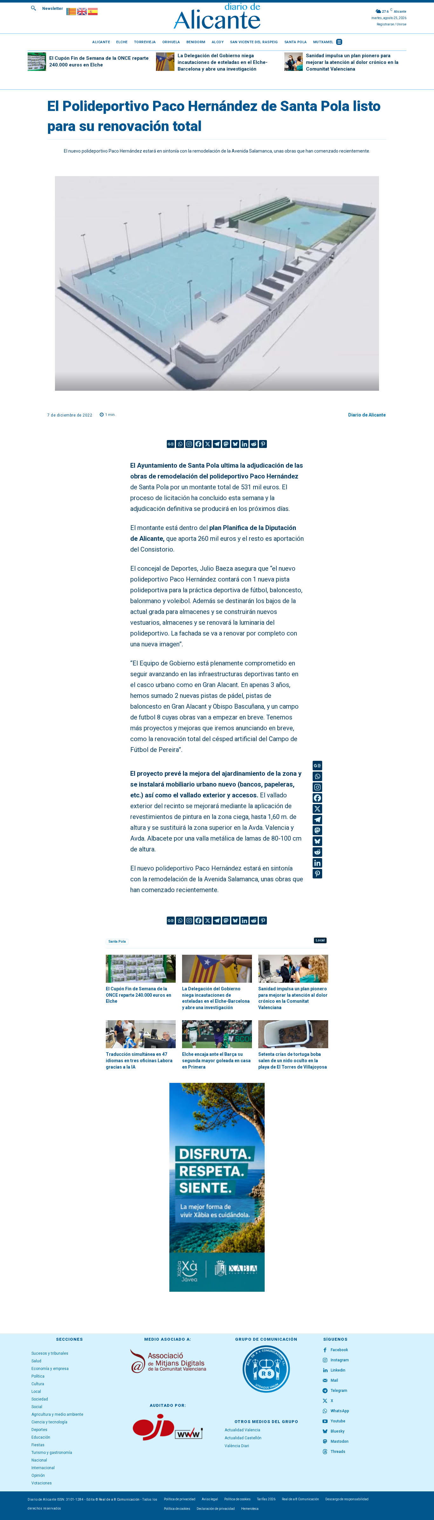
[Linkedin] (244, 444)
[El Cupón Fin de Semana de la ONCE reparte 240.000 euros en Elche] (37, 61)
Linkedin (338, 1370)
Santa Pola (117, 941)
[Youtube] (325, 1421)
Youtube (338, 1421)
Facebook (339, 1350)
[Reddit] (254, 444)
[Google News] (171, 444)
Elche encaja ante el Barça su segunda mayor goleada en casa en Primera (216, 1060)
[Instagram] (189, 444)
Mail (334, 1380)
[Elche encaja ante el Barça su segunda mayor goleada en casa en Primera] (217, 1034)
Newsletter (52, 8)
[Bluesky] (235, 444)
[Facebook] (198, 444)
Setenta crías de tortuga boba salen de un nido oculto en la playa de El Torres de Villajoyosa (292, 1060)
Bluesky (337, 1431)
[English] (82, 11)
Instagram (340, 1360)
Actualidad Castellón (243, 1438)
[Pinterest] (263, 444)
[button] (33, 8)
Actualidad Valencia (242, 1430)
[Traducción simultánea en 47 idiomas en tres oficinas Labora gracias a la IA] (141, 1034)
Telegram (339, 1390)
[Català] (71, 11)
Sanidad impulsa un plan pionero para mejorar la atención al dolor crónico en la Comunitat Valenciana (352, 62)
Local (320, 940)
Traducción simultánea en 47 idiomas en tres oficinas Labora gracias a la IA (139, 1060)
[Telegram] (217, 444)
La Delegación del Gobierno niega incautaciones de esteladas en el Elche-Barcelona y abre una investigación (223, 62)
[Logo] (217, 16)
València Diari (237, 1446)
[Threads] (325, 1452)
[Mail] (325, 1381)
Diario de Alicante (367, 414)
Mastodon (340, 1441)
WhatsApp (340, 1411)
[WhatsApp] (325, 1411)
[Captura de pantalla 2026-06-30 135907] (217, 1187)
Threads (338, 1451)
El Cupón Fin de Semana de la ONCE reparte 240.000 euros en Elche (138, 995)
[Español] (93, 11)
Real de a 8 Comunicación (119, 1499)
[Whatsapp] (180, 444)
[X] (208, 444)
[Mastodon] (226, 444)
